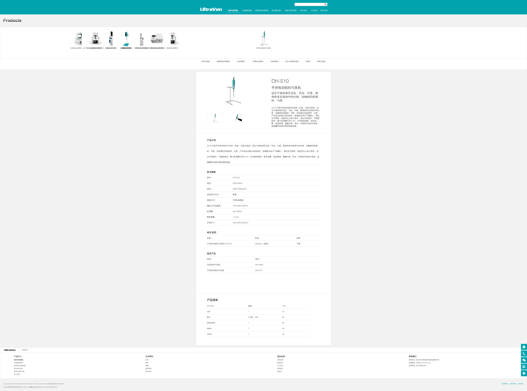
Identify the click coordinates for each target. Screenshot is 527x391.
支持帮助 (149, 356)
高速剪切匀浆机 (213, 264)
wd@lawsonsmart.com (423, 363)
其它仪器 (303, 10)
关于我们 (314, 10)
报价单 (279, 371)
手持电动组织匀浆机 (263, 48)
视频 (146, 366)
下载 (298, 243)
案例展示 (280, 363)
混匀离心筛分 (276, 10)
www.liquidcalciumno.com (55, 384)
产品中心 (18, 356)
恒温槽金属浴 (247, 10)
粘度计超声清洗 (291, 10)
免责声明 (148, 368)
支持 (146, 360)
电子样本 (148, 371)
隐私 (146, 363)
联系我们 (280, 368)
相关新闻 (280, 360)
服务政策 (281, 356)
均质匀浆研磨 (233, 10)
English (324, 10)
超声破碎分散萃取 (261, 10)
